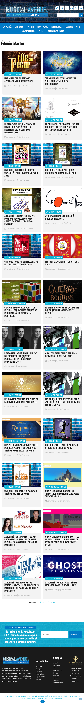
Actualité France (13, 74)
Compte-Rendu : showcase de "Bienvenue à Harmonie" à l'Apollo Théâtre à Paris (62, 493)
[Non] (80, 699)
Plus (41, 31)
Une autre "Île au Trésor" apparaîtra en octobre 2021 (18, 80)
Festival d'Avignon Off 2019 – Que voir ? (62, 263)
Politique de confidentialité (58, 681)
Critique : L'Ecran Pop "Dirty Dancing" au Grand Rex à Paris (60, 171)
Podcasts (69, 26)
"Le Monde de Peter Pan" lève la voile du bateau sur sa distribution (60, 81)
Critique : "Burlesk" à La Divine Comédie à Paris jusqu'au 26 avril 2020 (21, 172)
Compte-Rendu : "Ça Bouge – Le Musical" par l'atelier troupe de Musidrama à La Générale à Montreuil (20, 311)
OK (43, 702)
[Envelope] (81, 8)
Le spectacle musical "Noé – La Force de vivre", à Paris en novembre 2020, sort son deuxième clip (19, 128)
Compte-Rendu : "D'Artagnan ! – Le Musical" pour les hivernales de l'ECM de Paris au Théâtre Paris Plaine (62, 541)
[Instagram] (62, 8)
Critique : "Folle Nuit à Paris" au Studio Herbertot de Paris (61, 446)
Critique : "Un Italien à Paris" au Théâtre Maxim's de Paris (20, 492)
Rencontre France (13, 349)
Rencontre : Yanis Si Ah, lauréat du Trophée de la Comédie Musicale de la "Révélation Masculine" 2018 (20, 357)
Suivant (53, 602)
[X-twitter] (67, 8)
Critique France (12, 166)
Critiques (19, 26)
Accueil (55, 663)
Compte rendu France (15, 303)
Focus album (42, 26)
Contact (55, 673)
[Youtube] (72, 8)
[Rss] (76, 8)
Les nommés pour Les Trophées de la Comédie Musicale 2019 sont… (21, 400)
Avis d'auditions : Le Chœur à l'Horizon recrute (59, 217)
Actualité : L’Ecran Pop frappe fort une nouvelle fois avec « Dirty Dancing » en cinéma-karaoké (19, 220)
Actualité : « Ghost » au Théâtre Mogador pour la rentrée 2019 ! (61, 584)
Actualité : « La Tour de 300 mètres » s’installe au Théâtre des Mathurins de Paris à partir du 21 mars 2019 (21, 586)
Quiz (78, 26)
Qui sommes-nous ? (56, 31)
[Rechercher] (81, 15)
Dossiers (30, 26)
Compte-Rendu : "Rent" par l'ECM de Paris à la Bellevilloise (61, 355)
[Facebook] (57, 8)
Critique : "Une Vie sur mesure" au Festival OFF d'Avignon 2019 (21, 263)
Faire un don (57, 670)
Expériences (56, 26)
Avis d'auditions (53, 211)
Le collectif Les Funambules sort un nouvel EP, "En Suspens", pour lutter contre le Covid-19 (62, 126)
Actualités (7, 26)
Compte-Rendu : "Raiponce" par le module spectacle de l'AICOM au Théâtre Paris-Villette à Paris (21, 447)
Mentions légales (56, 677)
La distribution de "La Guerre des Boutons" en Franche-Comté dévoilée (62, 310)
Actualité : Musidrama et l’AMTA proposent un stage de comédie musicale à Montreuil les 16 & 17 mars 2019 (20, 541)
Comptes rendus (28, 31)
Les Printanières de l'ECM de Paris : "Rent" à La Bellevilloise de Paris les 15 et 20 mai (62, 401)
